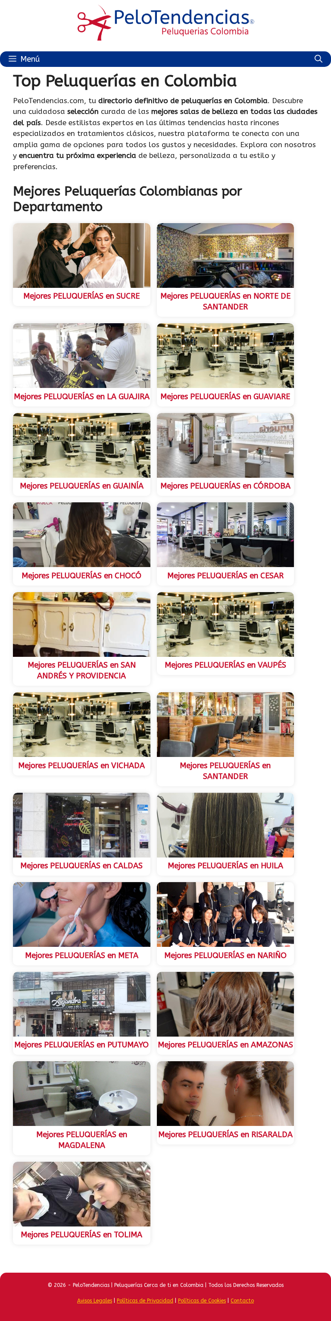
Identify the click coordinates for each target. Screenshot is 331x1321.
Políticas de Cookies (202, 1301)
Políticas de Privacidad (145, 1301)
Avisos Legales (94, 1301)
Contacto (242, 1301)
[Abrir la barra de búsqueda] (318, 59)
